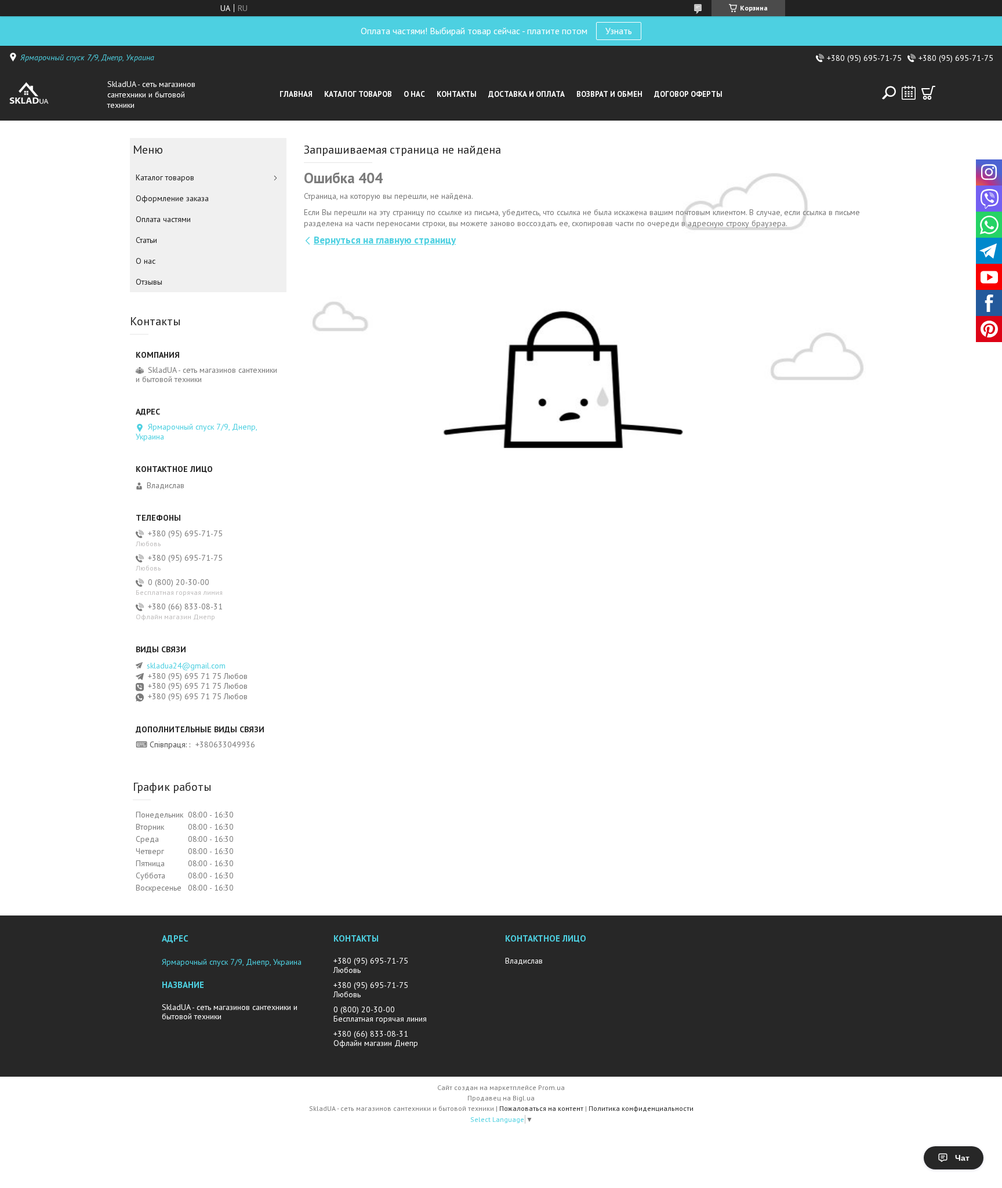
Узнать (618, 31)
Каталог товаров (358, 94)
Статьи (146, 240)
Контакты (457, 94)
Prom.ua (551, 1087)
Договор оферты (688, 94)
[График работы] (909, 93)
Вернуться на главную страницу (385, 240)
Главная (296, 94)
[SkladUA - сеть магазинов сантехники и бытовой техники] (55, 94)
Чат (962, 1157)
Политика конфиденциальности (641, 1108)
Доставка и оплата (526, 94)
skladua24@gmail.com (186, 665)
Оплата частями (163, 219)
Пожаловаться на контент (541, 1108)
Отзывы (149, 282)
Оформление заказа (172, 198)
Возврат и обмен (609, 94)
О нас (414, 94)
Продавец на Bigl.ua (501, 1097)
